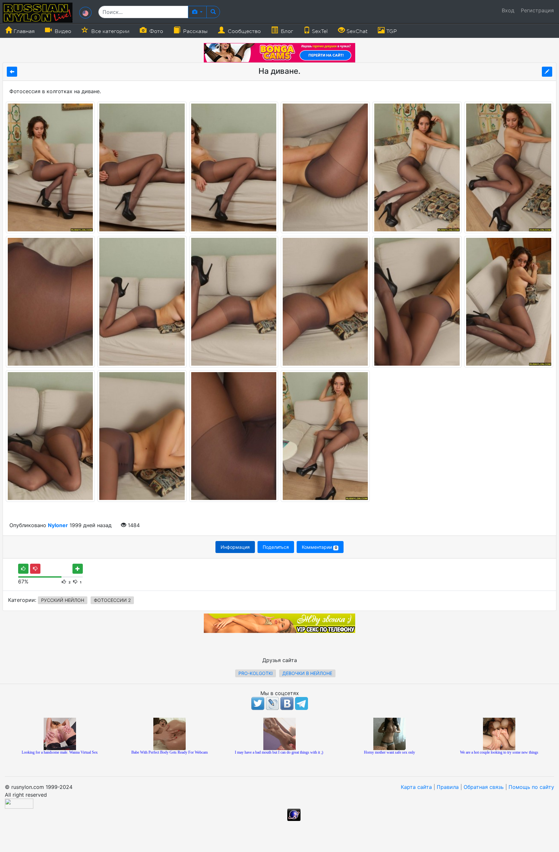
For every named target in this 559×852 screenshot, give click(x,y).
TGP (391, 31)
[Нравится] (23, 569)
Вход (508, 10)
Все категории (109, 31)
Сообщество (243, 31)
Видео (62, 31)
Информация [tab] (235, 547)
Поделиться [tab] (276, 547)
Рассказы (194, 31)
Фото (155, 31)
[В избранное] (77, 569)
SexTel (319, 31)
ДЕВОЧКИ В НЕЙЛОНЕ (307, 673)
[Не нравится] (35, 569)
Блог (286, 31)
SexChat (356, 31)
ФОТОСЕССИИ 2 (112, 600)
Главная (23, 31)
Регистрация (537, 10)
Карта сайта (416, 787)
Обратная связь (484, 787)
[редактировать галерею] (547, 72)
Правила (448, 787)
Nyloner (58, 525)
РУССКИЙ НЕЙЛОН (62, 600)
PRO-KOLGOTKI (255, 673)
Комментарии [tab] (319, 547)
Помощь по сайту (531, 787)
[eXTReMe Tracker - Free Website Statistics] (294, 814)
